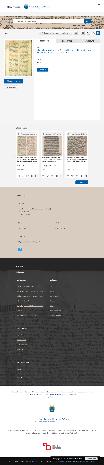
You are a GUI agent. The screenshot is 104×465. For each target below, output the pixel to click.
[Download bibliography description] (27, 176)
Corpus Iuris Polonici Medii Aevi (28, 286)
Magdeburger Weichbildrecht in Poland (30, 306)
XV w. (39, 62)
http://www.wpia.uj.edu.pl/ (27, 242)
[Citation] (88, 33)
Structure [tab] (89, 41)
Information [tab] (67, 41)
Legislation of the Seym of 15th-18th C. (30, 291)
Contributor (54, 296)
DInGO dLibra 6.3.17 (32, 461)
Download (12, 87)
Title (52, 286)
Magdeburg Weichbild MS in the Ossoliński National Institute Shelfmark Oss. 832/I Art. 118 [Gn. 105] (27, 159)
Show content (13, 81)
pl (94, 33)
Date (51, 306)
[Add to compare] (76, 33)
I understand (91, 458)
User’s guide (21, 349)
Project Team (21, 340)
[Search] (87, 21)
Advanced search (79, 26)
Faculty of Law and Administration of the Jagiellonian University (52, 394)
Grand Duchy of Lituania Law (26, 315)
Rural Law (20, 311)
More (82, 182)
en (98, 33)
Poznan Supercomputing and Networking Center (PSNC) (75, 461)
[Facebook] (20, 249)
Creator (52, 291)
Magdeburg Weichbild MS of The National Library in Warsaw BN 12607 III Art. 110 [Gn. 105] (77, 159)
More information (76, 459)
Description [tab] (45, 41)
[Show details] (36, 176)
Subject (52, 301)
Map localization (56, 315)
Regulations (21, 335)
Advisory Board (22, 345)
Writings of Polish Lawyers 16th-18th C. (30, 296)
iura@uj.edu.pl (60, 228)
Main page (20, 272)
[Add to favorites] (83, 33)
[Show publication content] (32, 176)
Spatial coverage (56, 311)
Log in (19, 369)
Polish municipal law (24, 301)
